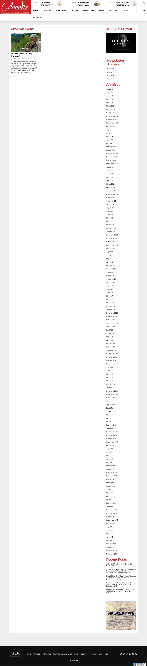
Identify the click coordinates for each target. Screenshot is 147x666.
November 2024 (112, 157)
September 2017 (112, 442)
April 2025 (109, 140)
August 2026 (110, 89)
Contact (126, 10)
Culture (74, 10)
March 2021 (110, 303)
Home (35, 10)
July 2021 (109, 289)
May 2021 (109, 296)
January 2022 (111, 272)
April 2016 (109, 496)
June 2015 (109, 530)
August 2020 (110, 327)
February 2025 (111, 147)
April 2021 (109, 299)
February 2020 (111, 347)
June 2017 (109, 452)
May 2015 (109, 534)
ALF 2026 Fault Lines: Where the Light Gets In (47, 4)
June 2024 (110, 174)
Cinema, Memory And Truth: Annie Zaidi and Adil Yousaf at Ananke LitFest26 (120, 591)
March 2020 (110, 343)
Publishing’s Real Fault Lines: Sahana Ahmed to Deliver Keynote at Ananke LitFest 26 (121, 577)
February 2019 (111, 384)
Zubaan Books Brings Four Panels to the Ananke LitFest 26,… (84, 6)
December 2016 (112, 472)
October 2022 (111, 242)
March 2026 (110, 106)
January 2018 (111, 428)
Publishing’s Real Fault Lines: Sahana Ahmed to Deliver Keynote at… (122, 6)
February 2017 (111, 466)
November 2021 (112, 276)
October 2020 (111, 320)
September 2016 (112, 483)
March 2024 (110, 184)
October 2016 (111, 479)
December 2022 (112, 235)
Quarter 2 (110, 72)
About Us (112, 10)
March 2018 (110, 422)
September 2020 (112, 323)
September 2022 (112, 245)
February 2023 (111, 228)
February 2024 (111, 187)
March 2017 (110, 462)
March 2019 (110, 381)
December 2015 (111, 510)
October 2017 (111, 439)
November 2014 (112, 554)
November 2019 (112, 357)
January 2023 (111, 231)
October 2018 (111, 398)
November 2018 (112, 394)
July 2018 (109, 408)
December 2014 (112, 551)
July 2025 (109, 130)
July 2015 (109, 527)
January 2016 (110, 506)
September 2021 (112, 282)
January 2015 (110, 547)
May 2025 (109, 136)
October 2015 (111, 517)
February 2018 (111, 425)
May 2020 (109, 337)
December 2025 (112, 113)
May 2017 (109, 455)
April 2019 (109, 377)
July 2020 (109, 330)
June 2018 (110, 411)
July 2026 (109, 92)
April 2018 (109, 418)
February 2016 (111, 503)
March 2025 (110, 143)
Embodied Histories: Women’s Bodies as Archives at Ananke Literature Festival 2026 (121, 584)
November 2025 (112, 116)
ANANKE (13, 59)
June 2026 (110, 96)
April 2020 (109, 340)
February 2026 (111, 109)
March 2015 (110, 540)
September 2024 (112, 164)
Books (74, 2)
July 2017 (109, 449)
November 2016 (112, 476)
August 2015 (110, 523)
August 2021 (110, 286)
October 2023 (111, 201)
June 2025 (109, 133)
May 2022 (109, 259)
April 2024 (109, 181)
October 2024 (111, 160)
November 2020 (112, 316)
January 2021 (110, 310)
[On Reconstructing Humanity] (26, 42)
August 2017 (110, 445)
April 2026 (109, 103)
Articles (36, 2)
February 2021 (111, 306)
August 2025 (110, 126)
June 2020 (110, 333)
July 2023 (109, 211)
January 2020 (111, 350)
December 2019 (112, 354)
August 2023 (110, 208)
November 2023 (112, 198)
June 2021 (109, 293)
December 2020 (112, 313)
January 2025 (110, 150)
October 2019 (111, 360)
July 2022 (109, 252)
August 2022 (110, 248)
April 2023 (109, 221)
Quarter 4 (110, 79)
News (101, 10)
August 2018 (110, 405)
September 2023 (112, 204)
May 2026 (109, 99)
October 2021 (111, 279)
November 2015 (111, 513)
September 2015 (112, 520)
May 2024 (109, 177)
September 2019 (112, 364)
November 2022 (112, 238)
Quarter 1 (110, 69)
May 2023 (109, 218)
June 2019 (109, 371)
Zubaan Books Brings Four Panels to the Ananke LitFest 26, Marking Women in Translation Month (121, 570)
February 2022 (111, 269)
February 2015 (111, 544)
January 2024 (111, 191)
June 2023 (110, 215)
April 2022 (109, 262)
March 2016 (110, 500)
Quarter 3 (110, 75)
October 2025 (111, 119)
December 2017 (112, 432)
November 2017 (112, 435)
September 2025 (112, 123)
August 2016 (110, 486)
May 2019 (109, 374)
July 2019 (109, 367)
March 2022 (110, 265)
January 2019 (110, 388)
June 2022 (110, 255)
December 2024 (112, 153)
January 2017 (110, 469)
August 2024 (110, 167)
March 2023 (110, 225)
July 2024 (109, 170)
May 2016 (109, 493)
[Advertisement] (73, 639)
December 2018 (112, 391)
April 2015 (109, 537)
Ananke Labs (88, 10)
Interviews (61, 10)
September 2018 (112, 401)
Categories (38, 17)
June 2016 (109, 489)
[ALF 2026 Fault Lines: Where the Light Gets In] (59, 3)
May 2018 (109, 415)
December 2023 (112, 194)
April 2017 (109, 459)
